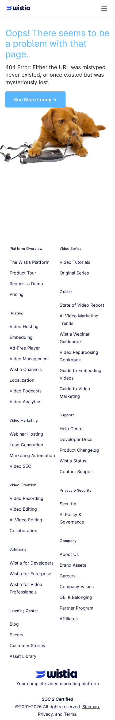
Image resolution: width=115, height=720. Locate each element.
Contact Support (77, 471)
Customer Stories (27, 645)
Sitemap (90, 706)
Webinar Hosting (26, 434)
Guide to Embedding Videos (80, 374)
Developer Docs (76, 439)
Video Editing (23, 509)
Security (68, 503)
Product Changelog (79, 450)
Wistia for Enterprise (30, 573)
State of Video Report (82, 305)
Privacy (45, 714)
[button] (104, 8)
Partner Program (76, 608)
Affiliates (69, 618)
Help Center (72, 428)
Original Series (74, 273)
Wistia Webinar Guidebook (75, 337)
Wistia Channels (26, 369)
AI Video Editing (26, 519)
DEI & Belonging (76, 597)
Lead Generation (26, 444)
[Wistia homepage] (16, 9)
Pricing (17, 294)
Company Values (77, 586)
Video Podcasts (25, 391)
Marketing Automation (32, 455)
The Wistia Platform (29, 262)
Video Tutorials (75, 262)
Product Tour (23, 273)
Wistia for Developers (31, 563)
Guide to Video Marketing (75, 392)
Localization (22, 380)
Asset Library (23, 656)
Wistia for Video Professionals (26, 588)
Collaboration (23, 530)
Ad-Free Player (25, 348)
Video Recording (26, 498)
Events (16, 634)
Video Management (29, 358)
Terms (70, 714)
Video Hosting (24, 326)
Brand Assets (73, 565)
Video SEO (20, 466)
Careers (67, 575)
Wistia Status (73, 460)
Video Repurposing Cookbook (79, 356)
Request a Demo (26, 283)
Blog (14, 624)
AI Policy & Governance (72, 518)
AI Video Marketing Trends (79, 319)
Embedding (21, 337)
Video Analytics (25, 401)
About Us (69, 554)
